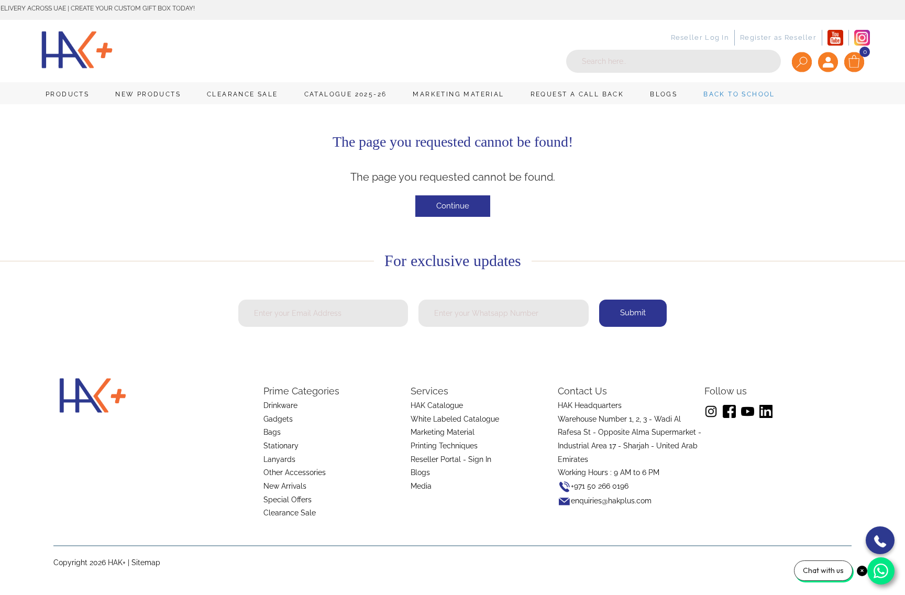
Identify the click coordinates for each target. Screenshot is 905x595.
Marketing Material (458, 94)
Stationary (281, 446)
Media (421, 486)
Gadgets (278, 419)
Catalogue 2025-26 (345, 94)
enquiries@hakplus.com (611, 501)
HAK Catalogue (437, 405)
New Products (148, 94)
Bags (272, 432)
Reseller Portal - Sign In (451, 459)
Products (67, 94)
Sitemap (145, 562)
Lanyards (279, 459)
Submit (633, 312)
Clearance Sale (242, 94)
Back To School (739, 94)
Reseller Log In (700, 37)
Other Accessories (294, 472)
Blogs (663, 94)
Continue (452, 206)
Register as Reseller (778, 37)
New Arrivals (284, 486)
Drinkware (280, 405)
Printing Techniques (444, 446)
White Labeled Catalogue (455, 419)
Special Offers (287, 499)
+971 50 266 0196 (599, 486)
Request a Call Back (577, 94)
